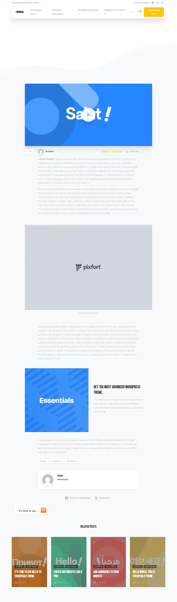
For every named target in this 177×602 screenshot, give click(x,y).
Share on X (104, 498)
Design (43, 461)
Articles (74, 50)
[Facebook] (152, 3)
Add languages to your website (106, 574)
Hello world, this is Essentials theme (144, 574)
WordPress (72, 461)
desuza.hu (62, 479)
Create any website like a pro (68, 574)
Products (56, 461)
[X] (157, 3)
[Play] (88, 115)
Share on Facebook (80, 498)
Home (63, 50)
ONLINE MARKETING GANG (25, 3)
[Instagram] (162, 3)
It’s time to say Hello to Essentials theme (28, 574)
